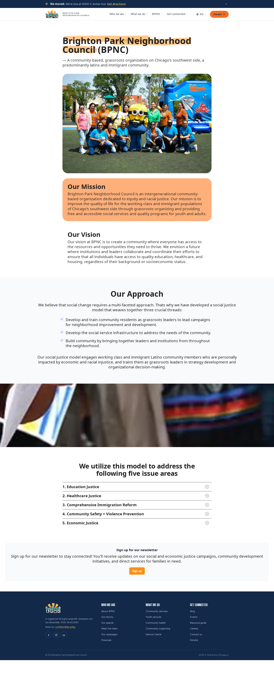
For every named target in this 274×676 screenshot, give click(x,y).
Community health (156, 622)
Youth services (153, 617)
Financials (106, 640)
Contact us (196, 634)
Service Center (154, 634)
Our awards (107, 622)
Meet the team (109, 628)
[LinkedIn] (64, 635)
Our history (107, 617)
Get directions (116, 4)
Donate (194, 640)
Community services (157, 611)
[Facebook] (48, 635)
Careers (194, 628)
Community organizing (158, 628)
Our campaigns (109, 634)
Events (193, 617)
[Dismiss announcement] (226, 4)
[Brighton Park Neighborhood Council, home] (53, 608)
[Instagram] (56, 635)
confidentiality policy (65, 627)
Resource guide (198, 622)
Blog (192, 611)
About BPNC (108, 611)
